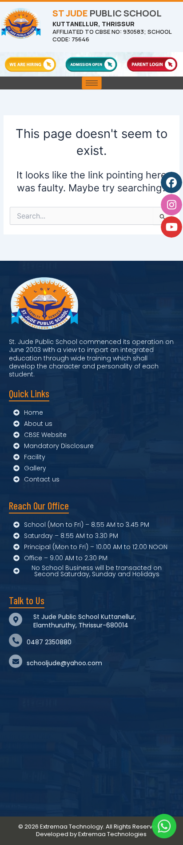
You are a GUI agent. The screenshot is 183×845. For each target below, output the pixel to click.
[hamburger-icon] (92, 83)
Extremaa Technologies (112, 834)
